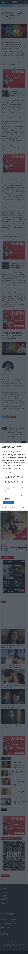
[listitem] (14, 473)
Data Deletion (5, 507)
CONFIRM (8, 502)
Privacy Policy (22, 507)
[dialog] (14, 477)
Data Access (14, 507)
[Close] (25, 446)
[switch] (22, 477)
